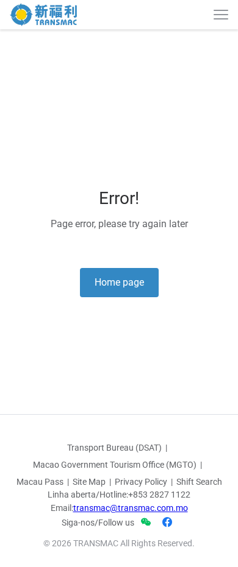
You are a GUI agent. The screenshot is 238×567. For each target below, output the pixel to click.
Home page (119, 282)
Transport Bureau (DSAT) (114, 448)
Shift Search (199, 482)
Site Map (89, 482)
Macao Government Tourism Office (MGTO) (115, 465)
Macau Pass (39, 482)
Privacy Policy (141, 482)
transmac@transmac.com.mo (130, 508)
